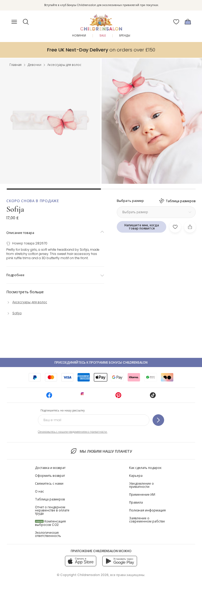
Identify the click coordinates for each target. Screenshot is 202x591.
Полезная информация (147, 510)
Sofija (15, 209)
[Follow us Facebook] (49, 397)
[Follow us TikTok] (153, 397)
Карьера (136, 475)
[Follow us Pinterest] (118, 397)
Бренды (124, 36)
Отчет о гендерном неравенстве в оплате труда (52, 510)
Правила (136, 502)
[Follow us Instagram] (84, 397)
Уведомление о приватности (141, 485)
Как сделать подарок (145, 468)
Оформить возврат (50, 475)
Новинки (79, 36)
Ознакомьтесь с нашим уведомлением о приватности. (72, 432)
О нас (39, 491)
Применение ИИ (142, 494)
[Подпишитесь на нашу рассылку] (158, 420)
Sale (102, 36)
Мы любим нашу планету (106, 451)
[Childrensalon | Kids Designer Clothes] (101, 20)
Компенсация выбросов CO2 (50, 523)
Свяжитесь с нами (49, 483)
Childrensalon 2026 (93, 575)
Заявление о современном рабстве (147, 520)
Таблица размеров (50, 499)
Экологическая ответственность (48, 534)
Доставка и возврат (50, 468)
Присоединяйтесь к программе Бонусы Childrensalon (101, 362)
